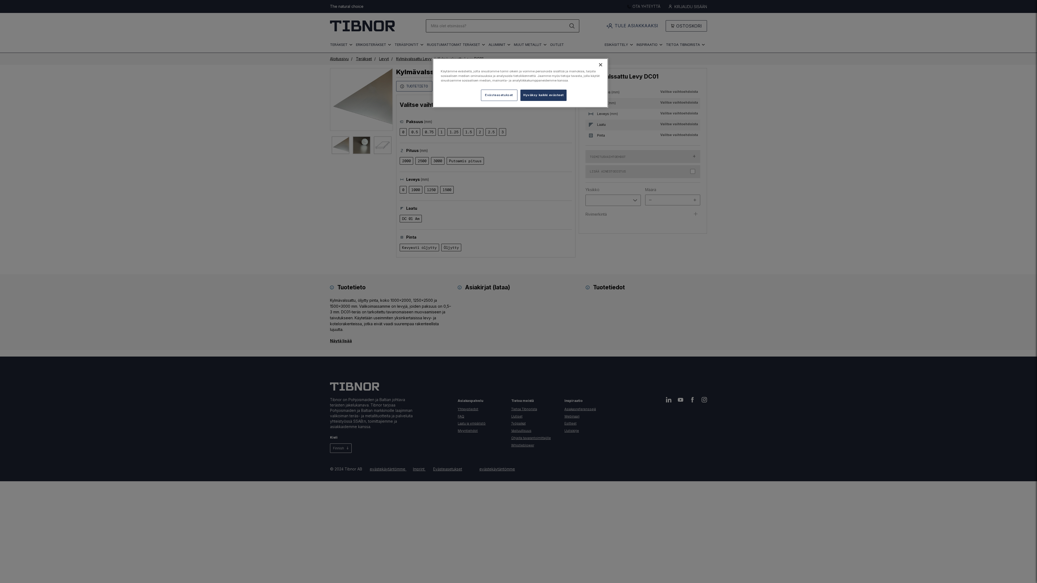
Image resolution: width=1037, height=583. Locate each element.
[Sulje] (601, 65)
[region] (520, 83)
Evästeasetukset (499, 95)
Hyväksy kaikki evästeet (543, 95)
